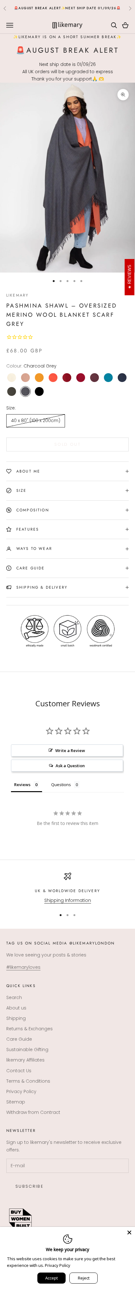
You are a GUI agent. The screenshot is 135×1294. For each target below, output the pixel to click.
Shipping (16, 1018)
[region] (67, 888)
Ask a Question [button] (70, 765)
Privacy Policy (21, 1091)
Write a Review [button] (70, 750)
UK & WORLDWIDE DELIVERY (67, 891)
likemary (17, 295)
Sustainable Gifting (27, 1049)
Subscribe (29, 1186)
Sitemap (15, 1102)
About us (16, 1008)
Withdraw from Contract (33, 1112)
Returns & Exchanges (29, 1029)
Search (14, 997)
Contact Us (18, 1071)
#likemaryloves (23, 967)
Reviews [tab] (22, 784)
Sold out (67, 444)
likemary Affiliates (25, 1060)
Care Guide (19, 1039)
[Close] (129, 1232)
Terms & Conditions (28, 1081)
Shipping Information (67, 900)
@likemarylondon (92, 943)
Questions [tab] (61, 784)
